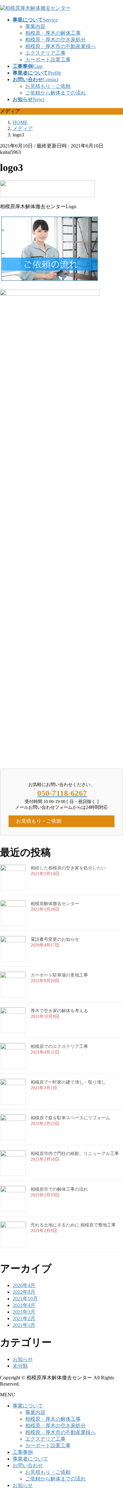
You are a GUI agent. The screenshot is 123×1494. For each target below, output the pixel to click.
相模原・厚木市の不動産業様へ (60, 46)
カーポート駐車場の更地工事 (59, 975)
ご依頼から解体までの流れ (55, 92)
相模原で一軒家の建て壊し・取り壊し (68, 1082)
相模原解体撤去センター (55, 903)
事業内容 (35, 26)
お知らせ (23, 1359)
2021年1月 (24, 1325)
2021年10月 (25, 1298)
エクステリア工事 (45, 53)
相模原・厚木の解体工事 (53, 33)
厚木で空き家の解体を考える (59, 1010)
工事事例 (23, 1452)
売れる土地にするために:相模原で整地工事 (73, 1225)
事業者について (30, 1458)
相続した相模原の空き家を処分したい (68, 868)
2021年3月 (24, 1312)
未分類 (20, 1366)
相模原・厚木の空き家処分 (55, 39)
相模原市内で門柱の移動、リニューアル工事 (75, 1153)
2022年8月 (24, 1292)
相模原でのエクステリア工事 (59, 1046)
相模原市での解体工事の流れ (59, 1189)
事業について (28, 1405)
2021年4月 (24, 1305)
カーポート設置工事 (48, 59)
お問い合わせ (28, 1465)
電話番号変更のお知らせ (55, 939)
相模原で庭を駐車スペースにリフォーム (70, 1118)
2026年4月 (24, 1285)
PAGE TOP (114, 1442)
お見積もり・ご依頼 (48, 86)
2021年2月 (24, 1318)
